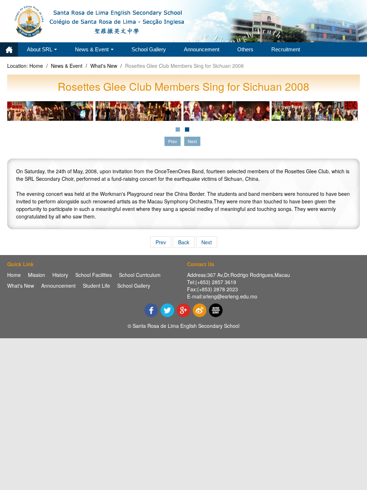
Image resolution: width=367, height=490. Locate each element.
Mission (36, 274)
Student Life (96, 285)
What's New (103, 65)
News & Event (92, 49)
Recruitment (285, 49)
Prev (161, 242)
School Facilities (93, 274)
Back (183, 242)
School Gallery (149, 49)
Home (9, 49)
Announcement (201, 49)
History (60, 274)
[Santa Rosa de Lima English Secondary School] (100, 20)
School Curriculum (140, 274)
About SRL (40, 49)
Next (206, 242)
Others (245, 49)
